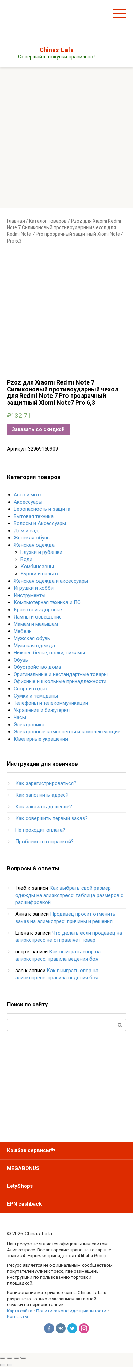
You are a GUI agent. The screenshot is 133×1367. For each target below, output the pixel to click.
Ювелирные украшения (41, 739)
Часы (20, 717)
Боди (26, 559)
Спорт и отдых (31, 689)
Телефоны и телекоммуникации (51, 703)
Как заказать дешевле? (43, 807)
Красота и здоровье (38, 610)
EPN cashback (24, 1204)
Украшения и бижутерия (42, 710)
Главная (16, 221)
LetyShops (20, 1186)
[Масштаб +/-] (23, 1358)
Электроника (29, 724)
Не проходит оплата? (40, 830)
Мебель (23, 631)
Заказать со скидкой (38, 429)
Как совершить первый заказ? (51, 818)
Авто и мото (28, 495)
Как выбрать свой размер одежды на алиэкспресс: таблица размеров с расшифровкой (69, 895)
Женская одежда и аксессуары (51, 581)
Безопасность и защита (42, 509)
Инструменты (29, 595)
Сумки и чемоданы (36, 696)
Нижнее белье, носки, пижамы (49, 653)
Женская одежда (34, 545)
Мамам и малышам (36, 624)
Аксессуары (28, 502)
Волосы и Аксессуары (40, 523)
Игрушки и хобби (34, 588)
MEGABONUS (23, 1168)
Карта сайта (19, 1310)
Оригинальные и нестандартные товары (61, 674)
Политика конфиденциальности (71, 1310)
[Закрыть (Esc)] (2, 1358)
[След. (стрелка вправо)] (9, 1365)
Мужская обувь (32, 638)
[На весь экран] (16, 1358)
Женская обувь (32, 538)
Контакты (17, 1316)
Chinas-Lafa (57, 49)
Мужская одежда (34, 645)
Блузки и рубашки (41, 552)
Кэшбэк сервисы (28, 1150)
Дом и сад (26, 531)
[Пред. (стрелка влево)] (2, 1365)
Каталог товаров (48, 221)
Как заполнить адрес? (42, 795)
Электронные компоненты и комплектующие (67, 732)
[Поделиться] (9, 1358)
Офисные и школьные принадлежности (60, 681)
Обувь (21, 660)
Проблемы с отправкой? (44, 841)
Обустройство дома (37, 667)
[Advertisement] (66, 137)
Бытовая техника (34, 516)
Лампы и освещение (38, 617)
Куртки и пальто (39, 574)
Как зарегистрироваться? (45, 783)
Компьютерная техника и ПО (47, 602)
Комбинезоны (37, 566)
